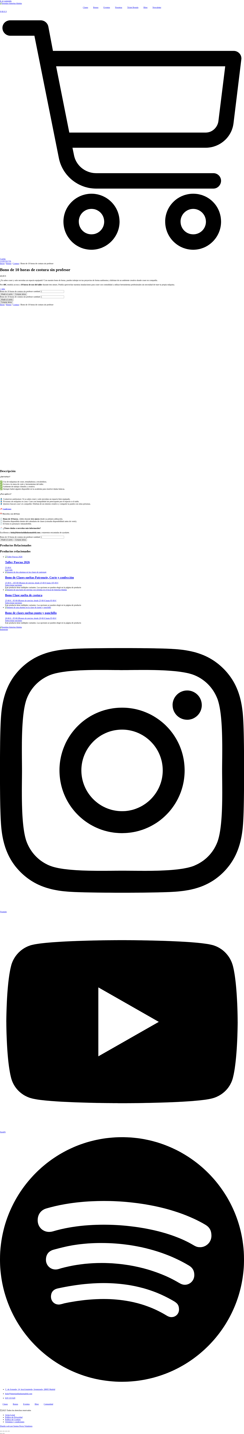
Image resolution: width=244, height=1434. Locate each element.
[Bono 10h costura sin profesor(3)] (46, 466)
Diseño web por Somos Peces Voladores (16, 1426)
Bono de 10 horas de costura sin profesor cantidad (20, 291)
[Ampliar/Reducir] (1, 1431)
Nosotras (118, 7)
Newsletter (156, 7)
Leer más (8, 570)
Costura (16, 263)
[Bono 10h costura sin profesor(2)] (46, 410)
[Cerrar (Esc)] (9, 1431)
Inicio (2, 263)
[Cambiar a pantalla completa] (4, 1431)
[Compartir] (6, 1431)
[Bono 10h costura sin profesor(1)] (30, 414)
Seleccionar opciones (13, 585)
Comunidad (48, 1404)
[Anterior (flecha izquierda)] (1, 1433)
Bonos (95, 7)
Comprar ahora (20, 294)
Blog (145, 7)
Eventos (106, 7)
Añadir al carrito (7, 294)
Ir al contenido (6, 1)
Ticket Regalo (132, 7)
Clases (85, 7)
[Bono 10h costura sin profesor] (22, 412)
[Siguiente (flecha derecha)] (4, 1433)
